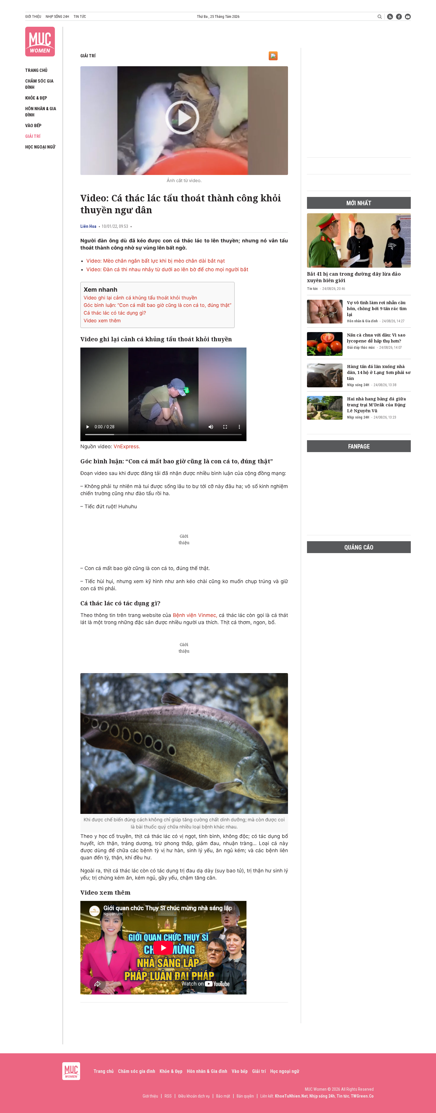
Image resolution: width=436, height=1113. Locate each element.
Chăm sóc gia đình (136, 1071)
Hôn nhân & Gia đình (362, 321)
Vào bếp (33, 125)
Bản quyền (245, 1096)
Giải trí (32, 136)
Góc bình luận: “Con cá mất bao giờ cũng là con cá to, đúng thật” (157, 305)
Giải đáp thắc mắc (361, 347)
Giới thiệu (33, 17)
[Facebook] (399, 17)
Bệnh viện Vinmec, (195, 615)
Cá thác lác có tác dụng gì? (115, 313)
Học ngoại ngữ (40, 147)
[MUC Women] (40, 40)
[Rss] (390, 17)
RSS (168, 1096)
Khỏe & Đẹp (36, 98)
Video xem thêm (102, 320)
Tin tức (80, 17)
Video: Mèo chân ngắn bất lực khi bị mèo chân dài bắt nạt (155, 261)
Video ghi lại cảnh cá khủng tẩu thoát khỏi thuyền (140, 298)
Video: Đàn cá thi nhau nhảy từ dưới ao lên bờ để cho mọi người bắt (167, 269)
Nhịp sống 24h (57, 17)
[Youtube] (408, 17)
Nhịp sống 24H (358, 385)
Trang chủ (36, 70)
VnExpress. (127, 446)
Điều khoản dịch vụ (194, 1096)
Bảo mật (223, 1096)
